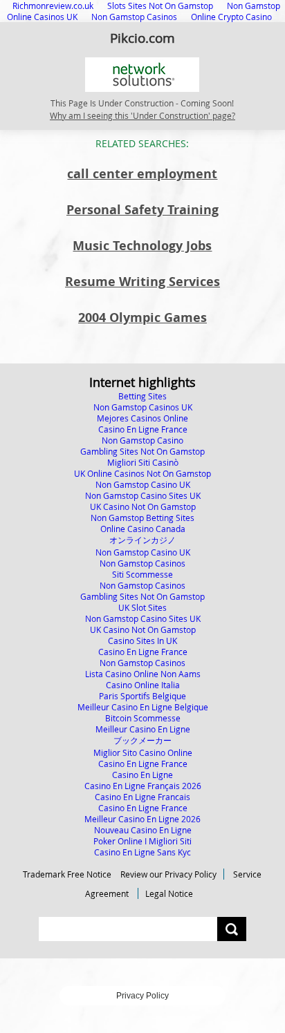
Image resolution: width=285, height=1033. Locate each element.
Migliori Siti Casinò (142, 462)
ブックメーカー (142, 740)
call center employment (142, 173)
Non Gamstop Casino (142, 440)
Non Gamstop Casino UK (142, 484)
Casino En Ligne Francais (142, 796)
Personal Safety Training (142, 209)
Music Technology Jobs (142, 245)
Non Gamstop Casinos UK (142, 407)
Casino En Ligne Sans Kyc (142, 851)
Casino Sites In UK (142, 640)
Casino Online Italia (143, 684)
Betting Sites (142, 395)
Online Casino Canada (142, 528)
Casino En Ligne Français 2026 (142, 785)
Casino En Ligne (142, 774)
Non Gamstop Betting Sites (142, 517)
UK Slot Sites (142, 607)
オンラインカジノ (142, 539)
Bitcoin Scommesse (143, 717)
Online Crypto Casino (231, 16)
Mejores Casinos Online (142, 418)
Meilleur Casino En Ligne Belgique (142, 706)
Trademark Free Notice (67, 874)
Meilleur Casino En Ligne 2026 (142, 818)
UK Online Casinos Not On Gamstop (142, 473)
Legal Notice (169, 893)
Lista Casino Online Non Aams (143, 673)
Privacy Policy (142, 996)
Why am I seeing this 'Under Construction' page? (142, 115)
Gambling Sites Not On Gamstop (142, 451)
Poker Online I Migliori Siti (142, 840)
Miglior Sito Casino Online (142, 752)
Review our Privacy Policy (168, 874)
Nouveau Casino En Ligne (143, 829)
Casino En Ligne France (142, 429)
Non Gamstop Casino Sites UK (143, 495)
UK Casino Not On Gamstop (143, 506)
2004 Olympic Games (142, 317)
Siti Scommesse (142, 574)
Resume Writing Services (142, 281)
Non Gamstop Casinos (134, 16)
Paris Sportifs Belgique (142, 695)
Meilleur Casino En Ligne (142, 729)
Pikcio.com (142, 38)
